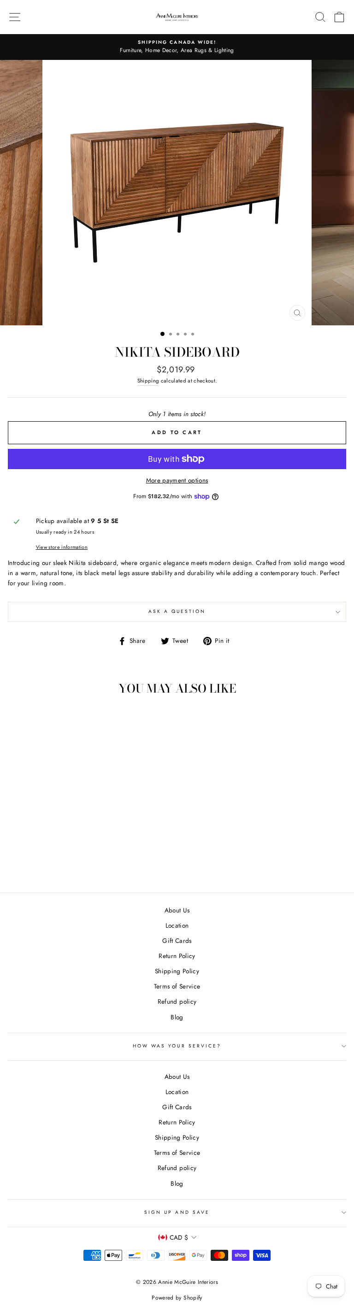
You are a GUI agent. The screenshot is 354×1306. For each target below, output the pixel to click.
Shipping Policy (177, 971)
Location (177, 925)
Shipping (148, 380)
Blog (177, 1017)
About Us (177, 910)
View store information (62, 547)
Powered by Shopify (177, 1298)
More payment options (177, 480)
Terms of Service (177, 986)
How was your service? (177, 1045)
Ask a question (177, 611)
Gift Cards (176, 940)
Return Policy (177, 955)
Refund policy (177, 1001)
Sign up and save (177, 1212)
